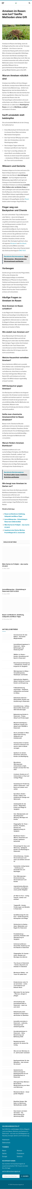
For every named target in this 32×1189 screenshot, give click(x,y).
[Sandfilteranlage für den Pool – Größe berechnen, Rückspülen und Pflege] (7, 917)
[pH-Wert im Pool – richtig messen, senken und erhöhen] (7, 898)
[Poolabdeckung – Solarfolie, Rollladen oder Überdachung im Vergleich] (7, 936)
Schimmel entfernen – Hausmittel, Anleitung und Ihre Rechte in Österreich (22, 945)
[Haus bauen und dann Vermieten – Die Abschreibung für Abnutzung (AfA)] (7, 1113)
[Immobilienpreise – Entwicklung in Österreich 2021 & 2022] (16, 579)
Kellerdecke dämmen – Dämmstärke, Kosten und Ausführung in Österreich (21, 699)
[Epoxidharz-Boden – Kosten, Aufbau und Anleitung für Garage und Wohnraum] (7, 796)
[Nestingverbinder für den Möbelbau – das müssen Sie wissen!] (7, 1062)
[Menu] (3, 3)
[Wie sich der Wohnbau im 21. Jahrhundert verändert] (7, 1053)
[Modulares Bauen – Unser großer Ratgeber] (7, 1094)
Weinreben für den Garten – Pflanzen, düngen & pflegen (21, 993)
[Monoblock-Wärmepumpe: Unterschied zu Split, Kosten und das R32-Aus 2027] (7, 764)
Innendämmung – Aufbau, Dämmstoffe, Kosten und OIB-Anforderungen (21, 707)
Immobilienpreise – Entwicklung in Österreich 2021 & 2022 (14, 590)
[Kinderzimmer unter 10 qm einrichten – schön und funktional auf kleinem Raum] (7, 984)
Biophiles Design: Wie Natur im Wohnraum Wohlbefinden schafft (20, 1103)
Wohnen (19, 1150)
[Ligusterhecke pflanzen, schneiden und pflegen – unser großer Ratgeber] (7, 888)
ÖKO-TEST (22, 250)
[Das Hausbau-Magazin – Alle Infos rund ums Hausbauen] (16, 3)
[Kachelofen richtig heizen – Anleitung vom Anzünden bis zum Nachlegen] (7, 868)
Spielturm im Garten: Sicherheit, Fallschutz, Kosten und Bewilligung (21, 754)
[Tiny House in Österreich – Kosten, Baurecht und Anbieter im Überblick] (7, 965)
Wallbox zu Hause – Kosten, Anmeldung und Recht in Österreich (21, 656)
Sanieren (19, 1156)
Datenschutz (6, 1142)
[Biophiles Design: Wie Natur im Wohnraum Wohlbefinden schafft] (7, 1103)
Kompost (14, 243)
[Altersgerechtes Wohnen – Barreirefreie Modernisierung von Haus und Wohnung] (7, 1084)
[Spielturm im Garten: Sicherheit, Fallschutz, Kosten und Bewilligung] (7, 755)
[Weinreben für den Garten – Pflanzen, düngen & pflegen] (7, 994)
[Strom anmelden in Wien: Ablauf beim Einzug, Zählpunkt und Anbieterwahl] (7, 735)
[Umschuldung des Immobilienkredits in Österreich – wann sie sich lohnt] (7, 1004)
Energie (4, 1156)
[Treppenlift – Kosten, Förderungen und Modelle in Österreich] (7, 907)
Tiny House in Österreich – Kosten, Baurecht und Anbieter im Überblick (21, 964)
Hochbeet (23, 243)
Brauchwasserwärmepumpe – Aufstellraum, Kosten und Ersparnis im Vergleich (22, 664)
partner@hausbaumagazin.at (11, 1171)
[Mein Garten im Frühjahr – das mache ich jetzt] (16, 554)
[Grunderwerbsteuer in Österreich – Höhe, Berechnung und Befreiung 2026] (7, 1033)
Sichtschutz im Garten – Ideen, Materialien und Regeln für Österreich (21, 926)
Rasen (27, 199)
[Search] (29, 3)
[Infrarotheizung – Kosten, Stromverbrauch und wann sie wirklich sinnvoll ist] (7, 858)
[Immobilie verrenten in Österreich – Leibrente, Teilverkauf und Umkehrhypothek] (7, 1023)
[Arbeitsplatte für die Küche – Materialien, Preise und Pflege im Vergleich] (7, 806)
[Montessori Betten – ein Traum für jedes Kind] (7, 975)
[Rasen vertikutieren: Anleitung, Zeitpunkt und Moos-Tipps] (16, 604)
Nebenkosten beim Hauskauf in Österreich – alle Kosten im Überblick (21, 1013)
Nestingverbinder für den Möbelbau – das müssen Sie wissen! (21, 1062)
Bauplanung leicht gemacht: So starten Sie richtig (21, 1043)
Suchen (25, 1176)
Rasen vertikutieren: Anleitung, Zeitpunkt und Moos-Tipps (13, 616)
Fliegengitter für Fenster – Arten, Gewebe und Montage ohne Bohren (21, 955)
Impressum (5, 1139)
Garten (4, 1153)
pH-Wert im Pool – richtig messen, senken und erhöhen (21, 897)
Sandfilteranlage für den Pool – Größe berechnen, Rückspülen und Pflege (21, 916)
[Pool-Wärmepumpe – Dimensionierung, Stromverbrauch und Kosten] (7, 878)
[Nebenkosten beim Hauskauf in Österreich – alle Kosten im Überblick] (7, 1014)
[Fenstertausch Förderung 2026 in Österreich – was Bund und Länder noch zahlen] (7, 786)
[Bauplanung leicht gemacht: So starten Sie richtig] (7, 1043)
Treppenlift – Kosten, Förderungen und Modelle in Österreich (22, 907)
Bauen (4, 1150)
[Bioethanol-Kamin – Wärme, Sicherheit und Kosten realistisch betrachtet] (7, 838)
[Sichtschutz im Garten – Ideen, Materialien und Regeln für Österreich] (7, 926)
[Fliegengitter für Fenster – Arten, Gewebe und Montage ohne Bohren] (7, 955)
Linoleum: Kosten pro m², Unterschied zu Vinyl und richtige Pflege (21, 775)
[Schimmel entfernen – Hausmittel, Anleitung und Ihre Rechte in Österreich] (7, 946)
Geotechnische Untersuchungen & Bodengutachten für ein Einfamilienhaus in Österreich (21, 1073)
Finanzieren (20, 1153)
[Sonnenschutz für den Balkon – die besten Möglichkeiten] (7, 637)
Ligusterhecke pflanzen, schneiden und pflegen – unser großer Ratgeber (21, 887)
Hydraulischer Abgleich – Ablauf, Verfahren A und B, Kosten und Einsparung (22, 681)
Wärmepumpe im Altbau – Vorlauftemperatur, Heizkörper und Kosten (21, 672)
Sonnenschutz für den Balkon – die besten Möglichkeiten (20, 636)
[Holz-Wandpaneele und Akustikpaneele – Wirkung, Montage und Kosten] (7, 816)
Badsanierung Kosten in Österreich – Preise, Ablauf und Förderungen (21, 716)
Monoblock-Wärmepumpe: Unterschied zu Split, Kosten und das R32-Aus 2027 (21, 766)
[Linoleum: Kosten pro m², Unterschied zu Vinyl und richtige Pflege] (7, 776)
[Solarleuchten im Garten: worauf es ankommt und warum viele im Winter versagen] (7, 745)
